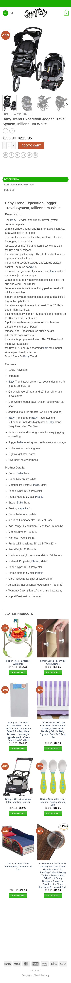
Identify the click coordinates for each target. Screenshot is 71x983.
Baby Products (22, 114)
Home (5, 114)
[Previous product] (12, 130)
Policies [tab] (9, 190)
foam (53, 271)
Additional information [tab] (19, 184)
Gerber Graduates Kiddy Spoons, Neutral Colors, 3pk (53, 802)
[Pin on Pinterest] (29, 155)
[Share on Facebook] (11, 155)
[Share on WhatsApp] (5, 155)
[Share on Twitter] (17, 155)
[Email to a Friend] (23, 155)
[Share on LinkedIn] (35, 155)
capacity (23, 508)
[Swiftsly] (35, 13)
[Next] (67, 104)
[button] (5, 13)
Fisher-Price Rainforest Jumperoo (18, 662)
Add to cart (31, 145)
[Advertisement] (35, 930)
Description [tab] (11, 179)
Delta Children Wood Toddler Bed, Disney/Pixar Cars (18, 866)
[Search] (12, 13)
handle (30, 267)
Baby (13, 220)
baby (20, 442)
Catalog (35, 970)
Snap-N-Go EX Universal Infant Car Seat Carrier (18, 800)
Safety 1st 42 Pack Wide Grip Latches (53, 662)
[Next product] (5, 130)
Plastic (35, 485)
